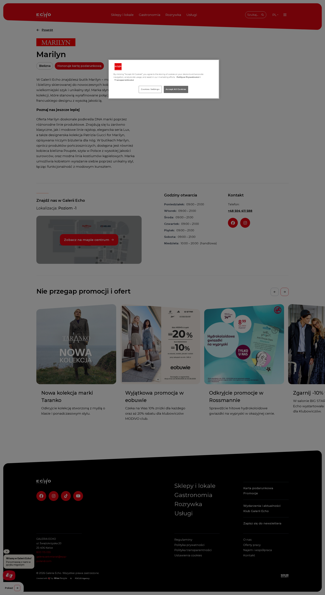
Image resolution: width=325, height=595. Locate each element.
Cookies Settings (150, 89)
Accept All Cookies (176, 89)
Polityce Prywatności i (188, 77)
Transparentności (124, 80)
